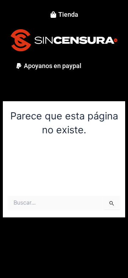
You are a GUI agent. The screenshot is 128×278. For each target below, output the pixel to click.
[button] (48, 65)
